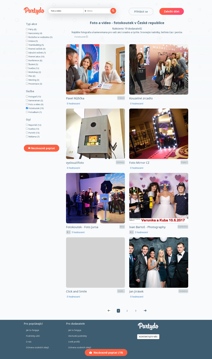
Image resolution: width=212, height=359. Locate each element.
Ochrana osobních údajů (37, 347)
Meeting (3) (33, 79)
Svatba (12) (33, 68)
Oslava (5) (33, 41)
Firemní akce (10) (36, 56)
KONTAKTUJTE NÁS (148, 336)
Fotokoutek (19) (36, 108)
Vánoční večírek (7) (37, 52)
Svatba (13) (33, 128)
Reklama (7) (34, 136)
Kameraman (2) (35, 100)
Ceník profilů (74, 341)
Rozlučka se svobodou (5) (40, 37)
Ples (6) (31, 76)
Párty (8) (32, 29)
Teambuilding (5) (36, 44)
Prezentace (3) (35, 83)
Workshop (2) (34, 72)
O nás (28, 341)
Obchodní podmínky (77, 336)
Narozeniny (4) (35, 33)
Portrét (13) (34, 132)
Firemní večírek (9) (36, 48)
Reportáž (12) (34, 125)
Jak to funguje (32, 330)
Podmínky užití (33, 336)
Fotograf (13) (34, 96)
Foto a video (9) (35, 104)
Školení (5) (33, 64)
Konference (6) (35, 60)
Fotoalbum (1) (35, 112)
